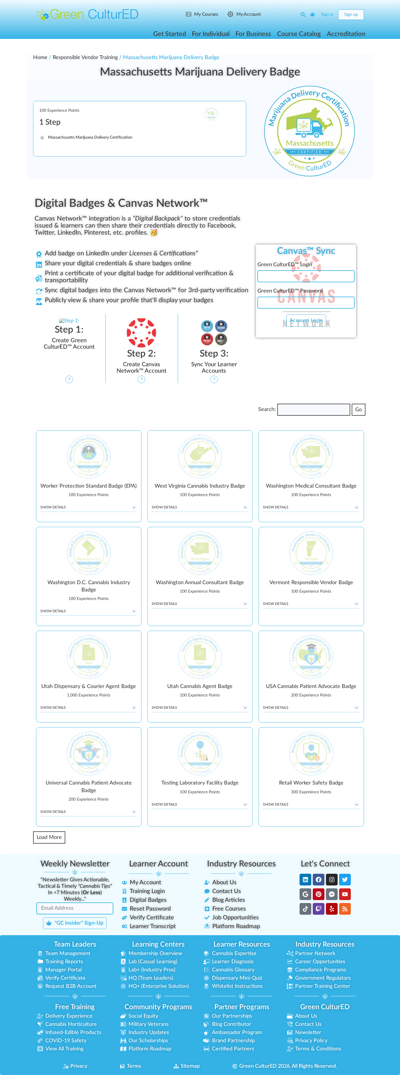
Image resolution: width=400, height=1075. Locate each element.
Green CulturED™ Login (284, 264)
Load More (49, 837)
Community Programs (158, 1007)
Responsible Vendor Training (85, 57)
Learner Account (158, 864)
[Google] (305, 894)
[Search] (303, 14)
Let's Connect (325, 864)
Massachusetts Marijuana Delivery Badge (200, 72)
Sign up (351, 15)
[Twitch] (318, 909)
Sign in (327, 15)
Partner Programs (241, 1007)
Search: (267, 409)
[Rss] (345, 909)
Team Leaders (75, 944)
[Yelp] (332, 909)
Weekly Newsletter (75, 864)
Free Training (75, 1007)
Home (40, 57)
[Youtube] (345, 894)
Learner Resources (241, 944)
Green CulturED (325, 1007)
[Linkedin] (305, 879)
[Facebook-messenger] (332, 894)
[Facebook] (318, 879)
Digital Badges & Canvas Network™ (121, 203)
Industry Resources (241, 864)
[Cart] (312, 14)
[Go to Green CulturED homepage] (87, 14)
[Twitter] (345, 879)
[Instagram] (332, 879)
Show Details (53, 507)
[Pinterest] (318, 894)
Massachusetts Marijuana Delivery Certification (90, 137)
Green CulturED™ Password (290, 291)
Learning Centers (158, 944)
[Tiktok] (305, 909)
